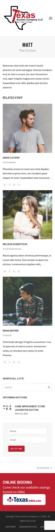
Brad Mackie (43, 467)
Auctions (11, 526)
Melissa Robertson (15, 244)
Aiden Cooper (11, 157)
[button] (50, 18)
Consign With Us (28, 526)
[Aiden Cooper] (27, 127)
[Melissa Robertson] (27, 214)
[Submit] (49, 387)
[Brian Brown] (27, 300)
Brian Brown (10, 330)
